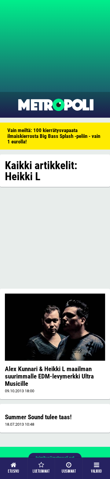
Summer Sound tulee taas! (38, 417)
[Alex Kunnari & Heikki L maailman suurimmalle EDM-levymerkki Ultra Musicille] (55, 327)
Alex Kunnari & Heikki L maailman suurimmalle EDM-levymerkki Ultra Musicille (49, 376)
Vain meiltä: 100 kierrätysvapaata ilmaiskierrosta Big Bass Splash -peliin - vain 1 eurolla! (53, 136)
